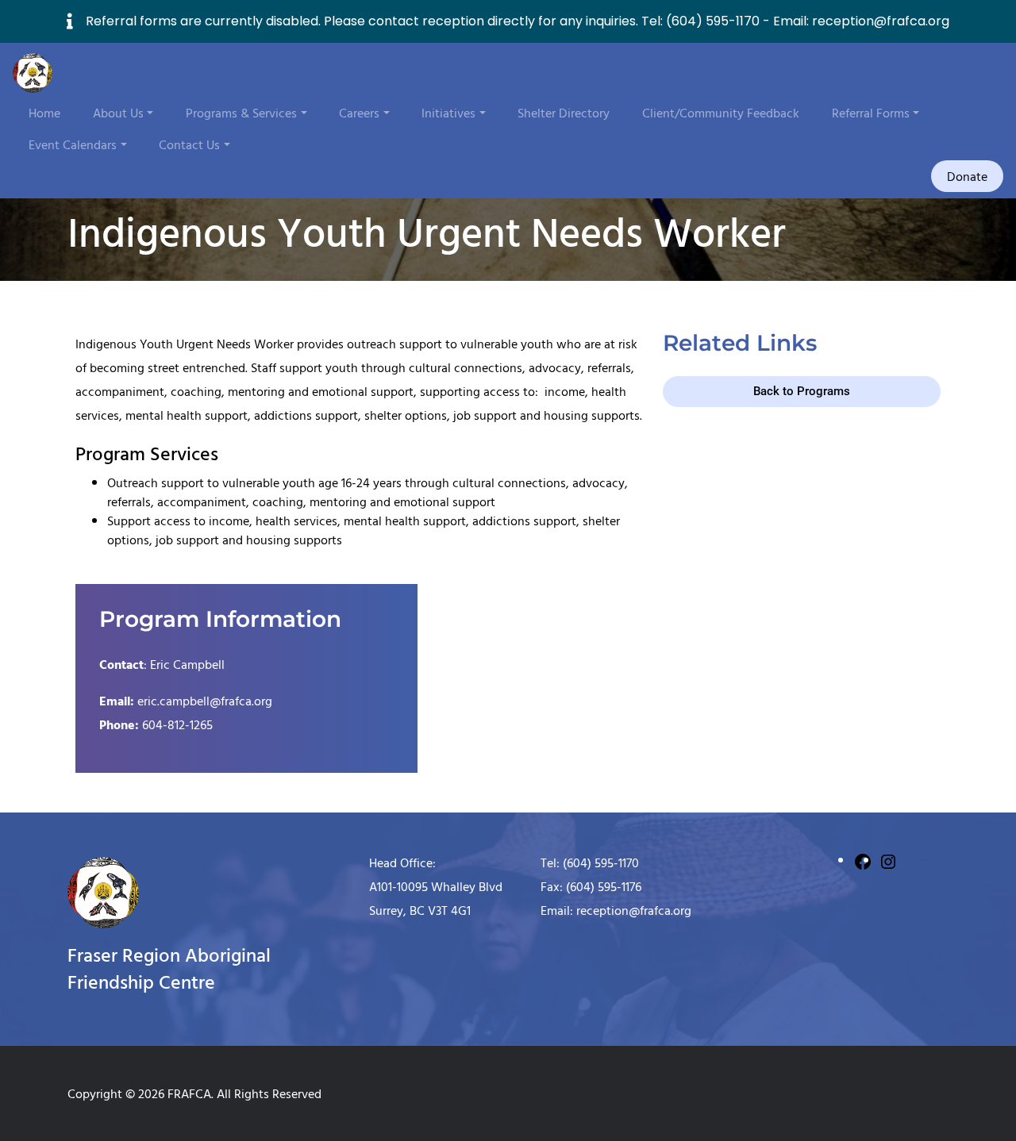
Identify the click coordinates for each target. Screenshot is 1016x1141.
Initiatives (448, 112)
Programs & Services (241, 112)
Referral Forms (871, 112)
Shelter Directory (564, 112)
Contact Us (189, 144)
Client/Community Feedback (720, 112)
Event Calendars (73, 144)
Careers (359, 112)
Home (44, 112)
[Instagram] (888, 860)
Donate (967, 176)
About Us (118, 112)
